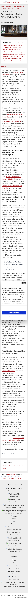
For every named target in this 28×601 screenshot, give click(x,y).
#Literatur (21, 466)
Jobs (8, 595)
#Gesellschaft (14, 466)
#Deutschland (6, 466)
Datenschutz (22, 595)
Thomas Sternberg (8, 371)
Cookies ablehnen (14, 317)
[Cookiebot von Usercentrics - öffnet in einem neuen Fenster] (20, 283)
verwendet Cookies (18, 308)
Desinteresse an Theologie (11, 121)
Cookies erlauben (14, 312)
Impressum (14, 595)
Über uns (3, 595)
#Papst (4, 468)
